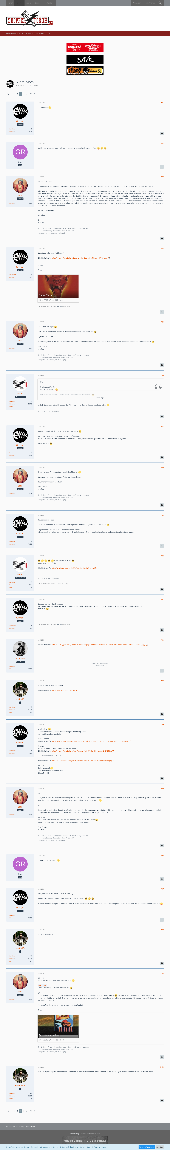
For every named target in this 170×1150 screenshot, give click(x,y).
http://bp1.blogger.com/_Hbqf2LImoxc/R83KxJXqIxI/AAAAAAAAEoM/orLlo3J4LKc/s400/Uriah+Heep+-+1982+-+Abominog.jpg (98, 645)
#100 (162, 1067)
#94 (162, 724)
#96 (162, 855)
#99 (162, 973)
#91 (162, 599)
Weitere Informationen (146, 1147)
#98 (162, 930)
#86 (162, 375)
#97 (162, 889)
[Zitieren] (162, 133)
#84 (162, 248)
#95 (162, 788)
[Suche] (160, 3)
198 (30, 94)
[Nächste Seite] (34, 94)
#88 (162, 467)
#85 (162, 322)
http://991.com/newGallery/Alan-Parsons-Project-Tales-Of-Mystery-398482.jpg (82, 760)
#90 (162, 556)
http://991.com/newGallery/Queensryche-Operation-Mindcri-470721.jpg (79, 258)
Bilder (10, 407)
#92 (162, 640)
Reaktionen (12, 129)
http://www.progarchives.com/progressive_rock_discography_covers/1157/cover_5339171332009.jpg (90, 741)
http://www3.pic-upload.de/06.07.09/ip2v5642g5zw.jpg (73, 568)
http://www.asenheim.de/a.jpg (63, 690)
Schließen (159, 1147)
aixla (58, 584)
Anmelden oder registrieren (144, 3)
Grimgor (21, 85)
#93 (162, 681)
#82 (162, 143)
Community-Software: (85, 1134)
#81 (162, 103)
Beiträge (11, 132)
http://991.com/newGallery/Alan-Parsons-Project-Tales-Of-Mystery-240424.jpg (82, 751)
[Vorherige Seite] (8, 94)
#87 (162, 426)
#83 (162, 177)
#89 (162, 515)
